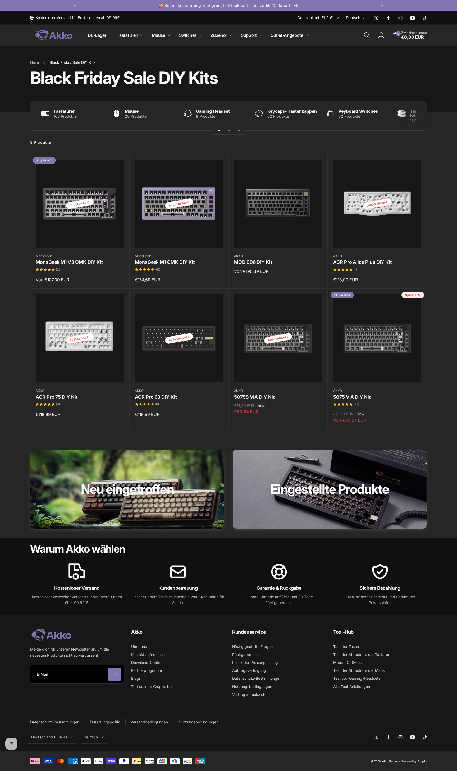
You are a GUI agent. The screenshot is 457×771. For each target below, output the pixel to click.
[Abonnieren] (213, 414)
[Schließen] (339, 324)
